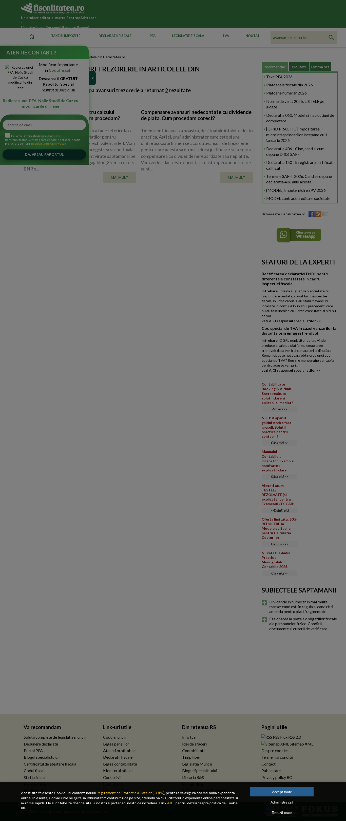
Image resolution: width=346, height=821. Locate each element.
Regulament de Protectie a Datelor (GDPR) (130, 793)
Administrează (282, 802)
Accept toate (282, 792)
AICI (171, 803)
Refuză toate (282, 813)
